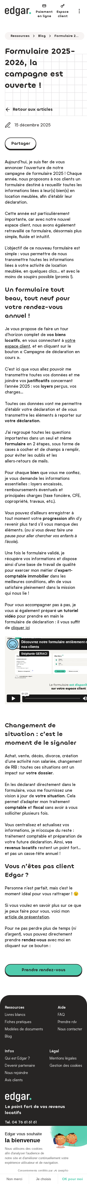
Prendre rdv (67, 1021)
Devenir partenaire (20, 1065)
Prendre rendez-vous (43, 970)
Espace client (63, 14)
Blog (42, 36)
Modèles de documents (24, 1029)
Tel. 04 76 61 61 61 (21, 1122)
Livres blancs (15, 1014)
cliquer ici (20, 627)
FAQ (61, 1014)
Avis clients (14, 1080)
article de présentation (27, 916)
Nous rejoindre (16, 1072)
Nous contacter (70, 1029)
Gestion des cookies (66, 1065)
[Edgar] (18, 11)
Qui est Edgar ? (17, 1058)
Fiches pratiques (18, 1021)
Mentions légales (63, 1058)
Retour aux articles (33, 109)
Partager (20, 143)
